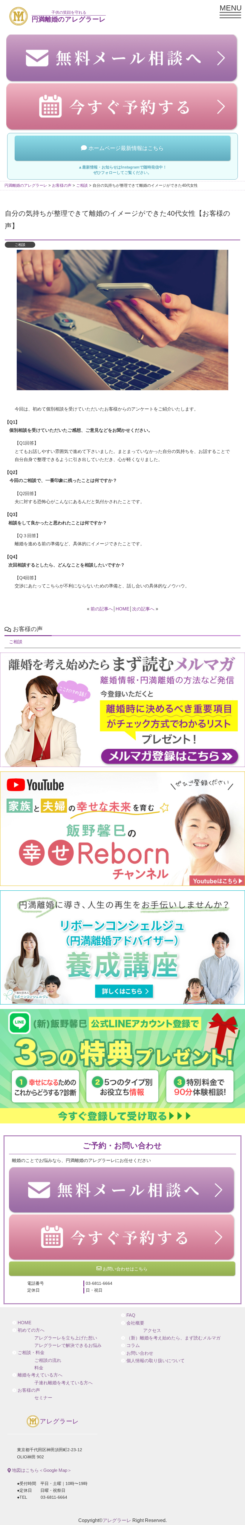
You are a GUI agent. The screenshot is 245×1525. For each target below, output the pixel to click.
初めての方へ (31, 1330)
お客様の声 (29, 1390)
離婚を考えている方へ (40, 1375)
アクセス (152, 1330)
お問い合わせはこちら (125, 1268)
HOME (122, 608)
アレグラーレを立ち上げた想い (65, 1338)
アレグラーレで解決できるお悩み (68, 1345)
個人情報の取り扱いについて (155, 1360)
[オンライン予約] (122, 1237)
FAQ (130, 1315)
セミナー (43, 1397)
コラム (133, 1345)
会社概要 (135, 1323)
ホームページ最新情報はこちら (125, 148)
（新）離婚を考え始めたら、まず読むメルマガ (173, 1338)
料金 (38, 1367)
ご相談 (20, 245)
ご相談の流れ (47, 1360)
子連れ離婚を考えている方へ (63, 1382)
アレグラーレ (59, 1421)
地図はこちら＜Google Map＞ (41, 1470)
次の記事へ (143, 608)
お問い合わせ (139, 1353)
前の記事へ (102, 608)
